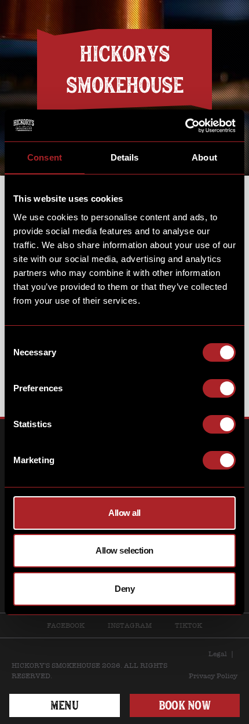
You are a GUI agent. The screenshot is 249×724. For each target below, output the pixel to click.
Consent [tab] (44, 157)
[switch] (219, 388)
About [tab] (204, 157)
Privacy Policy (213, 676)
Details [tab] (125, 157)
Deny (124, 589)
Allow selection (124, 550)
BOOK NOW (184, 705)
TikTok (188, 625)
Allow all (124, 513)
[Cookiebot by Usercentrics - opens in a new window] (185, 125)
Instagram (130, 625)
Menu (64, 705)
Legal (217, 654)
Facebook (66, 625)
